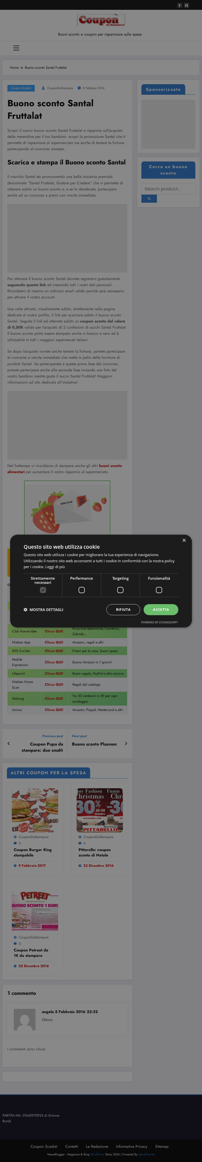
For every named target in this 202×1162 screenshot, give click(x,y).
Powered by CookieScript (159, 622)
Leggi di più (55, 566)
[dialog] (101, 580)
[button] (43, 609)
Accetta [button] (161, 609)
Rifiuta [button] (123, 609)
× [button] (184, 540)
